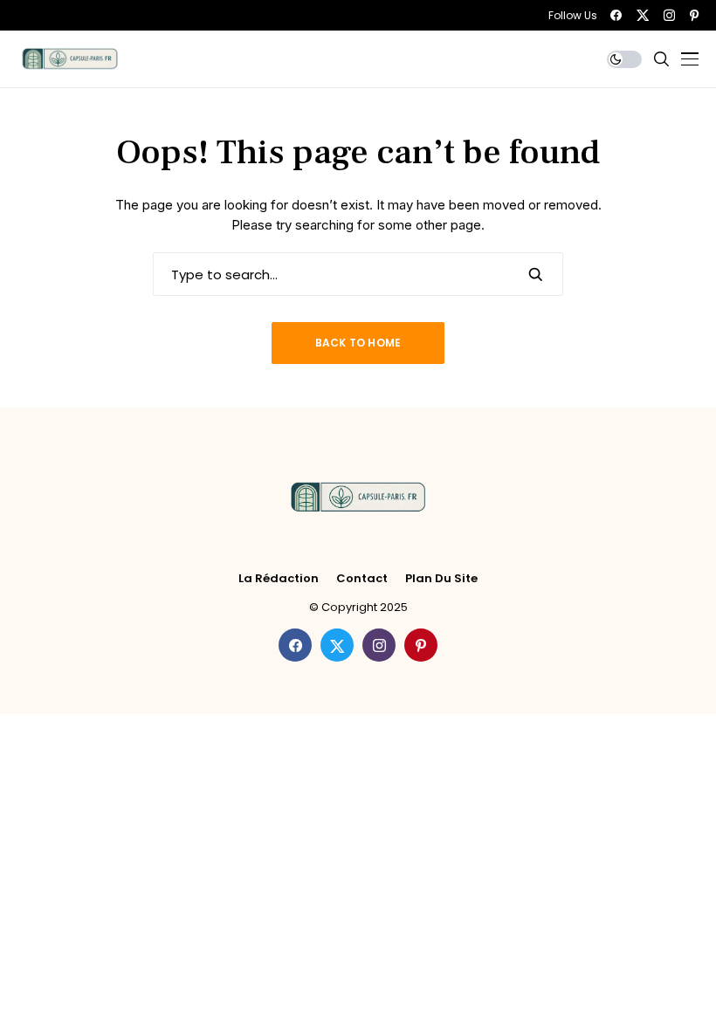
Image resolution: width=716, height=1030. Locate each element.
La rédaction (278, 579)
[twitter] (643, 15)
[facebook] (616, 15)
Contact (362, 579)
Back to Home (358, 342)
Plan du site (441, 579)
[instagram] (669, 15)
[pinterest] (694, 15)
